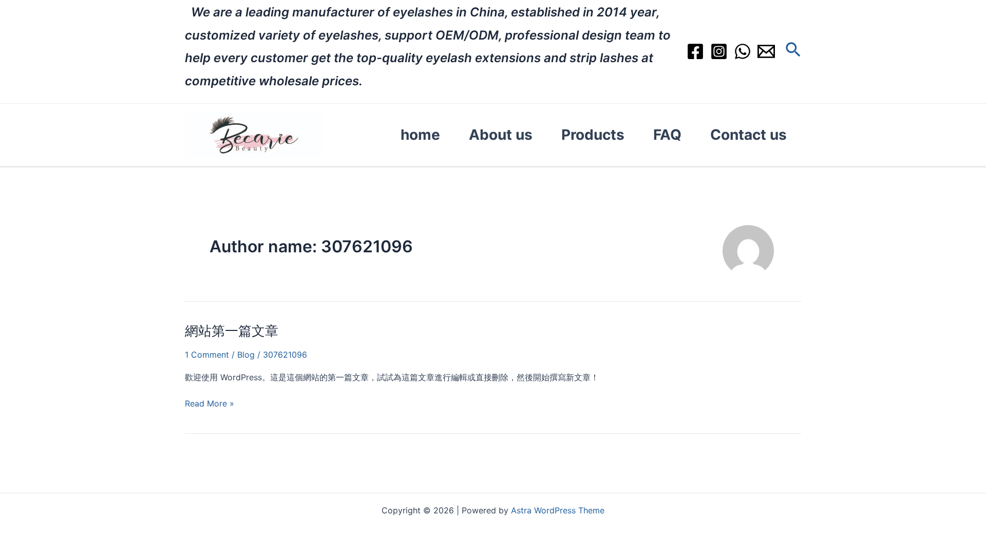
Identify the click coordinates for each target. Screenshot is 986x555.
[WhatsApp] (742, 51)
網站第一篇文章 (231, 331)
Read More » (209, 403)
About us (501, 134)
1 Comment (207, 354)
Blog (246, 354)
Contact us (748, 134)
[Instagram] (719, 51)
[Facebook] (695, 51)
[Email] (766, 51)
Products (592, 134)
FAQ (667, 134)
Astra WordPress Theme (557, 510)
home (420, 134)
